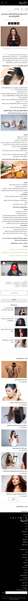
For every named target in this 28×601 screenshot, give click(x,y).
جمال (22, 9)
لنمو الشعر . (13, 90)
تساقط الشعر (23, 101)
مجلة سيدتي (24, 583)
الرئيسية (26, 9)
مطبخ (26, 537)
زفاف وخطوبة (24, 545)
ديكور (26, 560)
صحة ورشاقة (24, 531)
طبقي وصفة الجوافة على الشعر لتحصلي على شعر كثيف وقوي (14, 252)
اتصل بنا (25, 572)
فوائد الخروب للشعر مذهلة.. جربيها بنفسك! (18, 255)
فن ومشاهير (24, 539)
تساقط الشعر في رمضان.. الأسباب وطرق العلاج (17, 425)
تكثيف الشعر (16, 283)
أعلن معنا (25, 578)
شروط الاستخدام (23, 575)
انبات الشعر (24, 285)
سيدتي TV (25, 588)
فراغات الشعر (24, 283)
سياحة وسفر (24, 555)
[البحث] (5, 3)
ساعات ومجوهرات (23, 549)
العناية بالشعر (16, 9)
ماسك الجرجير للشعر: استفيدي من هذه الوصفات (16, 494)
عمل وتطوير (24, 557)
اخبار (26, 552)
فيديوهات (25, 562)
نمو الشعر (17, 285)
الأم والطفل (25, 542)
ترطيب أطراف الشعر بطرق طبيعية (19, 448)
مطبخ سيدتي (24, 585)
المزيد (13, 499)
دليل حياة (25, 534)
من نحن (25, 570)
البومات (25, 565)
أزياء (26, 526)
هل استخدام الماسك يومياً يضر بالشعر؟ (18, 402)
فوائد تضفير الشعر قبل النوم (21, 380)
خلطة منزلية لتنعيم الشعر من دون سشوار (18, 249)
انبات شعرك (6, 55)
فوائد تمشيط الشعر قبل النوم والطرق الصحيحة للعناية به (15, 471)
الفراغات (18, 57)
